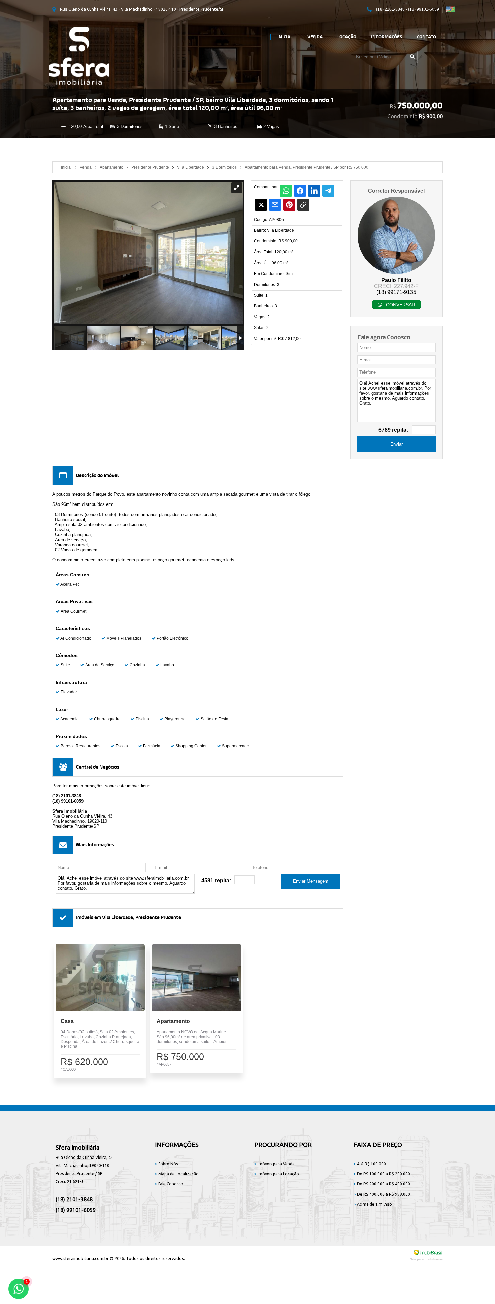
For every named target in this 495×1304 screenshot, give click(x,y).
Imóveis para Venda (274, 1164)
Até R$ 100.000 (370, 1164)
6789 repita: (393, 430)
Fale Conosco (169, 1184)
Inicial (285, 37)
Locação (346, 37)
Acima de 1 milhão (373, 1204)
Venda (315, 37)
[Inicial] (79, 82)
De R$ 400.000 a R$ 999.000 (382, 1194)
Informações (386, 37)
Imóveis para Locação (276, 1174)
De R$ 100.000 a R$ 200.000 (382, 1174)
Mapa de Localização (177, 1174)
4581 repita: (216, 880)
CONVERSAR (400, 304)
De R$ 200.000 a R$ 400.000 (382, 1184)
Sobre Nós (166, 1164)
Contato (426, 37)
